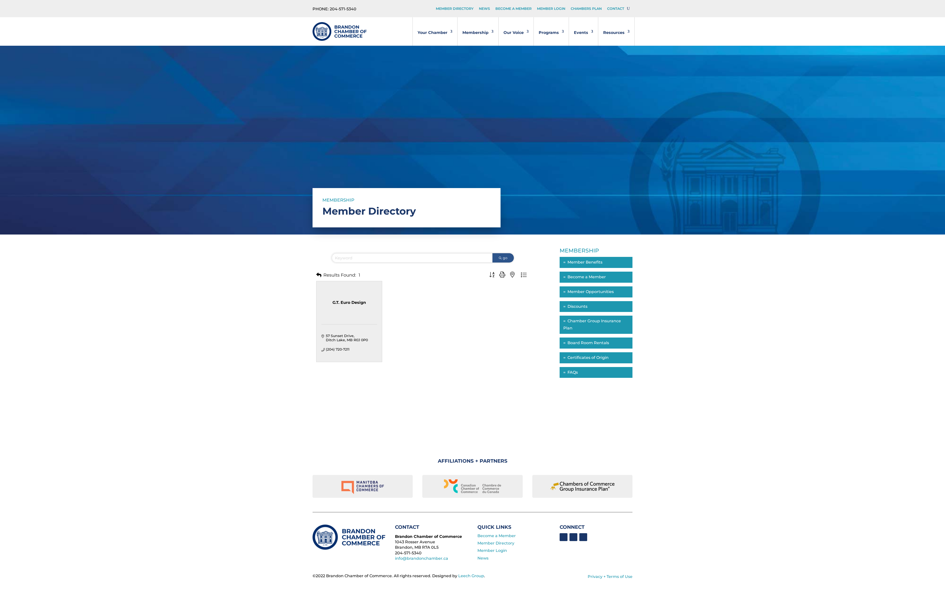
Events (581, 32)
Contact (615, 9)
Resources (614, 32)
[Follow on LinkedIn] (573, 537)
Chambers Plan (586, 9)
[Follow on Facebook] (563, 537)
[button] (318, 275)
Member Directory (454, 9)
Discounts (577, 306)
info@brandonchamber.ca (421, 558)
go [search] (505, 258)
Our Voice (514, 32)
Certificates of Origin (588, 357)
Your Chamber (432, 32)
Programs (549, 32)
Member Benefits (584, 262)
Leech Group (471, 576)
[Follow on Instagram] (583, 537)
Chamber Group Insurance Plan (592, 324)
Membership (475, 32)
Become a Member (513, 9)
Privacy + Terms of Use (610, 576)
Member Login (551, 9)
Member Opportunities (590, 291)
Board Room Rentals (588, 342)
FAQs (572, 372)
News (484, 9)
